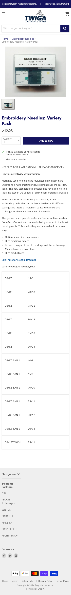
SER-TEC (6, 509)
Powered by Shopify (35, 588)
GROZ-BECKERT (10, 529)
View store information (16, 159)
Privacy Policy (62, 581)
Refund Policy (28, 581)
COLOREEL (7, 516)
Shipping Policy (45, 581)
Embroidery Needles (23, 38)
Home (5, 38)
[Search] (64, 28)
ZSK (4, 493)
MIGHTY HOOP (10, 535)
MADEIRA (7, 522)
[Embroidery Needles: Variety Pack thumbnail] (8, 104)
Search (15, 581)
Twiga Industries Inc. (23, 3)
